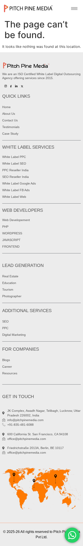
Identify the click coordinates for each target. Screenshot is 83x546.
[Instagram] (5, 86)
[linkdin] (16, 86)
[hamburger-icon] (74, 9)
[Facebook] (11, 86)
